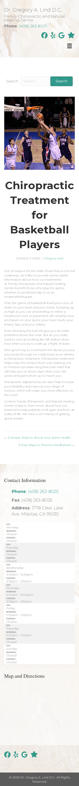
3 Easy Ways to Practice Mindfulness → (46, 445)
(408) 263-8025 (33, 26)
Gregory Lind (53, 258)
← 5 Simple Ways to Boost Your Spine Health (37, 437)
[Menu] (69, 46)
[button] (61, 81)
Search (12, 81)
